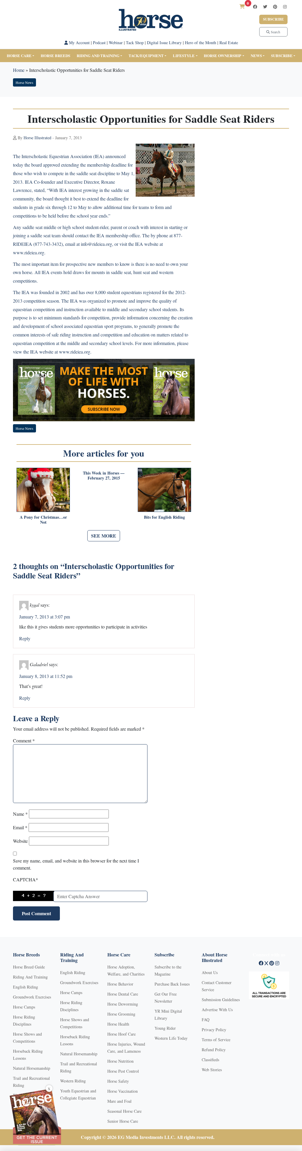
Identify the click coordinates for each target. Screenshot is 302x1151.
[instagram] (285, 6)
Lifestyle (184, 55)
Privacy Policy (214, 1029)
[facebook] (255, 6)
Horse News (24, 82)
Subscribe (273, 19)
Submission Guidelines (221, 999)
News (256, 55)
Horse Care (19, 55)
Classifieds (210, 1059)
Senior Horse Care (122, 1121)
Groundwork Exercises (32, 997)
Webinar (116, 42)
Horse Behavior (120, 984)
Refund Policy (214, 1049)
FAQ (205, 1019)
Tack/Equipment (146, 55)
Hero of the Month (200, 42)
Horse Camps (24, 1007)
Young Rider (165, 1028)
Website (20, 841)
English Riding (25, 987)
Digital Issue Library (164, 42)
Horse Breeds (55, 55)
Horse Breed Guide (29, 967)
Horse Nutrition (120, 1061)
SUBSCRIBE (282, 55)
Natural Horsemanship (31, 1068)
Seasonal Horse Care (124, 1111)
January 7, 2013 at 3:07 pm (44, 616)
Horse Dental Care (122, 994)
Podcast (99, 42)
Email (20, 827)
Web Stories (212, 1069)
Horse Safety (118, 1081)
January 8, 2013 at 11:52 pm (45, 676)
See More (103, 535)
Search (275, 31)
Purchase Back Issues (172, 984)
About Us (210, 972)
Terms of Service (216, 1039)
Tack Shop (135, 42)
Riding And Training (30, 977)
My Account (79, 42)
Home (18, 70)
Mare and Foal (119, 1101)
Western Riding (73, 1081)
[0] (242, 6)
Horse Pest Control (123, 1071)
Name (20, 814)
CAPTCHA (25, 879)
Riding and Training (98, 55)
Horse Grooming (121, 1014)
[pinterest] (275, 6)
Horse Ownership (222, 55)
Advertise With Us (217, 1009)
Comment (24, 740)
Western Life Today (171, 1038)
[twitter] (265, 6)
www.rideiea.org (74, 352)
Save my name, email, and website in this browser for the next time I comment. (76, 864)
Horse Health (118, 1024)
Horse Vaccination (122, 1091)
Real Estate (228, 42)
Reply (24, 638)
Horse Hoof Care (121, 1034)
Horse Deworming (122, 1004)
